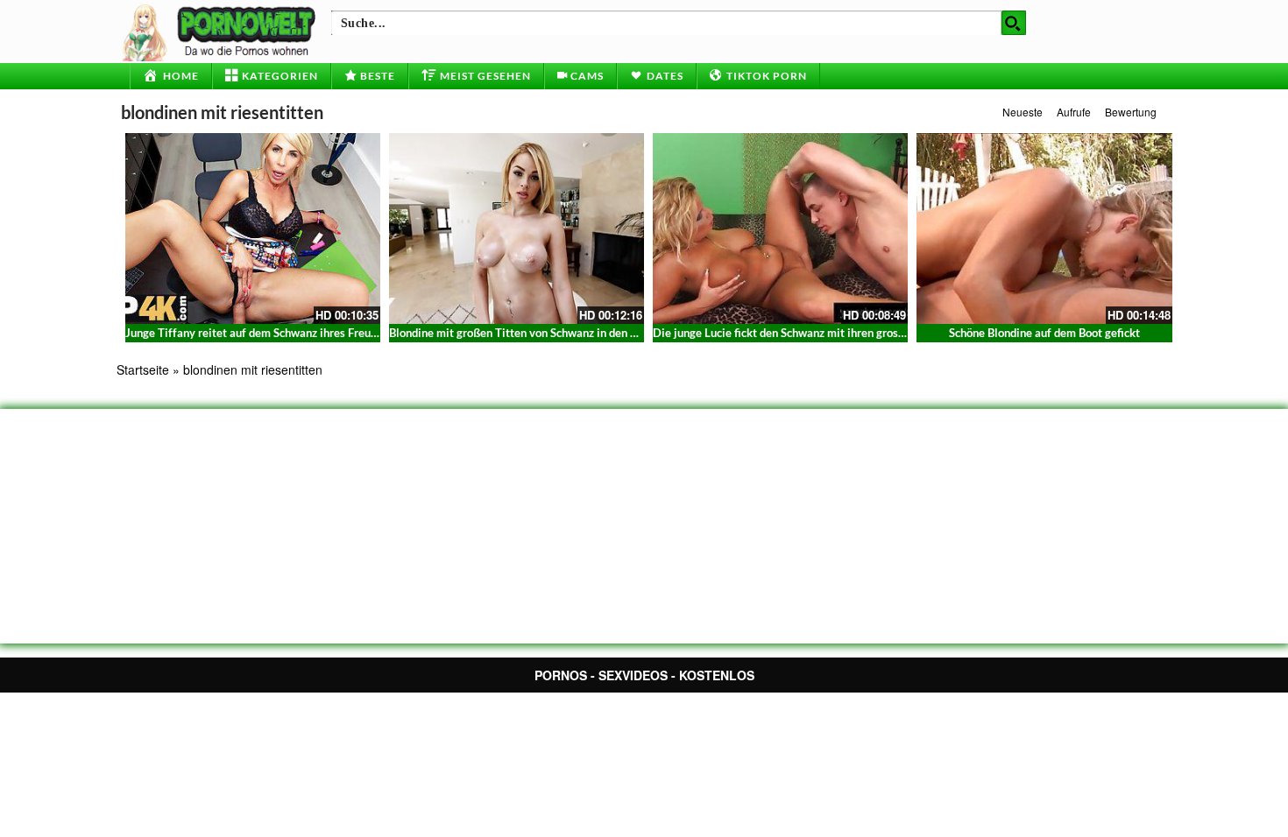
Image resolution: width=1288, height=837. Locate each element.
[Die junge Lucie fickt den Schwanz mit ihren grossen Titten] (780, 228)
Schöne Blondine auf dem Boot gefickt (1044, 333)
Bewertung (1131, 111)
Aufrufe (1074, 111)
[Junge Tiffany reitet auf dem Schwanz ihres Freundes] (252, 228)
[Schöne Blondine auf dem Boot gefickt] (1043, 228)
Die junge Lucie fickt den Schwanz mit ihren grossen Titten (801, 333)
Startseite (143, 369)
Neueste (1022, 111)
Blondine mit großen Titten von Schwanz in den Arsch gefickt (543, 333)
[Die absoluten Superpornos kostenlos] (221, 30)
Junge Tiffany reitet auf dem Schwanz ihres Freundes (259, 333)
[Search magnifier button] (1013, 23)
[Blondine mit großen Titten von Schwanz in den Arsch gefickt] (516, 228)
